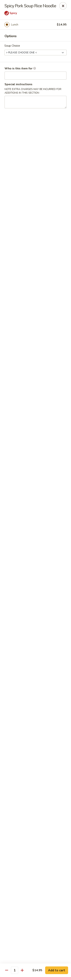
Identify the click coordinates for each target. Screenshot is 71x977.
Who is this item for (19, 68)
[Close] (63, 5)
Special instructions (18, 84)
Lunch (14, 25)
